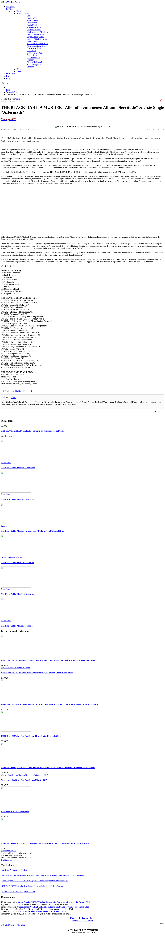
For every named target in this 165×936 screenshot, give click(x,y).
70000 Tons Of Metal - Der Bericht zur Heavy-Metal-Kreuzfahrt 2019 (31, 736)
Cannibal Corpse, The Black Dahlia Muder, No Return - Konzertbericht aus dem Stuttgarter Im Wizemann (48, 768)
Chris (17, 99)
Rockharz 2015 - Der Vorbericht (15, 812)
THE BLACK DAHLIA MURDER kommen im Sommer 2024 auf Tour (32, 431)
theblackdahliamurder (24, 391)
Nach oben (159, 412)
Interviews (5, 526)
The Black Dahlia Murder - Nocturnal (17, 594)
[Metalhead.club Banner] (8, 851)
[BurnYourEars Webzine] (11, 2)
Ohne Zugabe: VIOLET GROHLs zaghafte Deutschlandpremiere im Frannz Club (35, 881)
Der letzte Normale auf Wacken (14, 870)
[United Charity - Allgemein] (13, 925)
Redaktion (83, 918)
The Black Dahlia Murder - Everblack (18, 499)
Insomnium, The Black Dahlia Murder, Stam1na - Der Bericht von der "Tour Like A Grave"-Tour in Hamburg (49, 704)
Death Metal (6, 463)
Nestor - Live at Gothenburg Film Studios (18, 891)
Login (92, 918)
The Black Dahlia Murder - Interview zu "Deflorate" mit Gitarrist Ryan (32, 531)
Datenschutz (77, 920)
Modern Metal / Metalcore (11, 557)
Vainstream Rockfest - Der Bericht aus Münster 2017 (24, 780)
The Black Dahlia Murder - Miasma (16, 626)
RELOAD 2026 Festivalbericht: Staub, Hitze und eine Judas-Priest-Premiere (33, 886)
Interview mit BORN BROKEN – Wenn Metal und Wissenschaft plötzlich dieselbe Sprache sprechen (43, 875)
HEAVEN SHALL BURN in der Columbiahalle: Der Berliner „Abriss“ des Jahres (37, 673)
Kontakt (73, 918)
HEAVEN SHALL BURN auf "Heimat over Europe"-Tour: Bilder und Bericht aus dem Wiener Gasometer (48, 660)
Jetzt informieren (8, 860)
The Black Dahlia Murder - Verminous (18, 468)
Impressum (88, 920)
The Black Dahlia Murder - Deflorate (17, 562)
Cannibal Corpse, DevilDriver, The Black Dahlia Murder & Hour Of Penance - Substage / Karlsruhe (45, 843)
